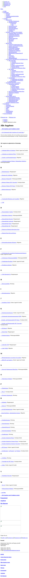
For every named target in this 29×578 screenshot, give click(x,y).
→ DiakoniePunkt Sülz (5, 226)
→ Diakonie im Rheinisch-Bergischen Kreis (10, 229)
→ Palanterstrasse (4, 388)
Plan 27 (13, 64)
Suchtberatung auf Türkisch (17, 79)
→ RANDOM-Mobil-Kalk (6, 409)
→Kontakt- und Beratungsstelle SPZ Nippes (10, 320)
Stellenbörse (8, 17)
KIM (10, 54)
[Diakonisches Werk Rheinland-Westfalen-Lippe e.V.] (11, 519)
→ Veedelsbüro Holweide (6, 475)
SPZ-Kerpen (11, 39)
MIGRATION (9, 43)
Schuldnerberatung (13, 22)
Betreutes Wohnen (15, 66)
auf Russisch (11, 450)
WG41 (10, 42)
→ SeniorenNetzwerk (5, 427)
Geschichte (8, 105)
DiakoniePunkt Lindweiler (14, 98)
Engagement (6, 12)
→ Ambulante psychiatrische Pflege (8, 154)
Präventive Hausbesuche (14, 21)
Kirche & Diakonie (10, 106)
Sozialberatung (12, 29)
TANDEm (11, 31)
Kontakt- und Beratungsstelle (17, 65)
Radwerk (11, 94)
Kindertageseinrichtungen (14, 36)
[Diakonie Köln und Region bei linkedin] (24, 537)
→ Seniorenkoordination (6, 430)
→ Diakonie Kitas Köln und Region (8, 233)
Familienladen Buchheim (14, 34)
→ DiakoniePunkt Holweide (7, 219)
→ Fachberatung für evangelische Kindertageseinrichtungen (13, 253)
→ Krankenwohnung (5, 335)
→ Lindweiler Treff (5, 344)
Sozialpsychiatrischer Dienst (17, 63)
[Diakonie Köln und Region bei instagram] (17, 537)
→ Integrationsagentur (5, 293)
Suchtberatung (12, 77)
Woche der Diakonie (7, 113)
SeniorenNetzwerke (13, 26)
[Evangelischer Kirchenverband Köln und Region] (11, 524)
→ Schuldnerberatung (5, 420)
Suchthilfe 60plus (12, 81)
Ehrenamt (8, 13)
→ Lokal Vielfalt (4, 348)
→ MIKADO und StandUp (7, 360)
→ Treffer (3, 465)
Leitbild (7, 107)
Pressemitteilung (9, 111)
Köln (12, 24)
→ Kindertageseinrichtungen (7, 312)
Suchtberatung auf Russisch (17, 80)
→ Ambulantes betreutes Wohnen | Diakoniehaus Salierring (13, 161)
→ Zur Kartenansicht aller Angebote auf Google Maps (12, 132)
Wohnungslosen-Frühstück (7, 488)
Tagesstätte (13, 61)
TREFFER (11, 40)
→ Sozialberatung (4, 434)
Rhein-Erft (13, 23)
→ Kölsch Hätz (4, 331)
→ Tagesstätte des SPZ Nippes (7, 461)
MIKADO (11, 37)
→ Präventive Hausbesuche (6, 395)
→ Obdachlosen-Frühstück (6, 378)
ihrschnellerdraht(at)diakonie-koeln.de (12, 550)
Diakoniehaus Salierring (14, 84)
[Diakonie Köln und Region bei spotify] (4, 537)
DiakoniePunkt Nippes (13, 100)
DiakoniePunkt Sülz (13, 101)
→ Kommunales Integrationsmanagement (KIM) (11, 316)
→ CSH (2, 202)
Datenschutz (3, 559)
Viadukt (10, 95)
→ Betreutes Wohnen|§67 (6, 178)
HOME (4, 11)
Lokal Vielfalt (12, 56)
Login (4, 6)
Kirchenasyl (11, 55)
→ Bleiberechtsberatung (6, 189)
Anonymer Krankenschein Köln (15, 44)
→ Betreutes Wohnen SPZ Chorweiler (9, 182)
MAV (7, 108)
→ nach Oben (3, 492)
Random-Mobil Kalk (13, 38)
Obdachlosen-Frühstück (14, 92)
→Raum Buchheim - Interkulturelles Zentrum (10, 413)
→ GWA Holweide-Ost (6, 274)
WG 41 (3, 485)
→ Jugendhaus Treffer (5, 302)
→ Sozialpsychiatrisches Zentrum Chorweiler (10, 443)
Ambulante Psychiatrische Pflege (18, 68)
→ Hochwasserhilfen (5, 283)
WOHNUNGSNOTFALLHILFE (13, 82)
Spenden (8, 15)
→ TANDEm (3, 458)
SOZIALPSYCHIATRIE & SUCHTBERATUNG (17, 59)
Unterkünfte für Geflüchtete (14, 50)
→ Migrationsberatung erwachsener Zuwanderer (11, 357)
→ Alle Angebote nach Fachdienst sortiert (10, 128)
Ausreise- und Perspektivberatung (16, 45)
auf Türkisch (17, 450)
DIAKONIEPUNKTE (11, 96)
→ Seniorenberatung (5, 423)
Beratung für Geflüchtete (14, 49)
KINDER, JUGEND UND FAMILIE (14, 32)
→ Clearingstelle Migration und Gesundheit (10, 198)
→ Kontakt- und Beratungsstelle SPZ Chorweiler (11, 323)
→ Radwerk (3, 405)
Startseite (5, 119)
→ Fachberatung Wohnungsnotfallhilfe (9, 258)
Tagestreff (13, 85)
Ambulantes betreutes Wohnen (17, 89)
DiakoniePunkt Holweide (14, 97)
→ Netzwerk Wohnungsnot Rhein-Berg (9, 369)
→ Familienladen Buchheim (7, 261)
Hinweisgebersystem (5, 562)
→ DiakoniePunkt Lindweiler (7, 221)
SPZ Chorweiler (12, 60)
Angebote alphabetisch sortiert (12, 102)
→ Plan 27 (3, 391)
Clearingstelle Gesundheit (14, 48)
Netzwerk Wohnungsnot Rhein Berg (16, 91)
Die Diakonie (6, 103)
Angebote (5, 18)
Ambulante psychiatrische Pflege (18, 76)
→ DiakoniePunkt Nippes (6, 223)
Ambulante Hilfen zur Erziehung (16, 33)
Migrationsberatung (13, 58)
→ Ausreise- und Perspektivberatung (8, 157)
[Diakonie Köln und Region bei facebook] (10, 537)
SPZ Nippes (11, 69)
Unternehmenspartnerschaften (12, 16)
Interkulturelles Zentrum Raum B (16, 53)
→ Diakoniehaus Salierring (6, 215)
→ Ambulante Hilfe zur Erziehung (8, 150)
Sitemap (2, 567)
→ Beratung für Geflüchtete (6, 175)
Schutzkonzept (9, 112)
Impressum (3, 565)
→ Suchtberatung (4, 450)
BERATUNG (9, 19)
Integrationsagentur (13, 52)
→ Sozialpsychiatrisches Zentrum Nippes (9, 441)
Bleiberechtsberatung (13, 47)
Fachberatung (14, 90)
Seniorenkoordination (13, 28)
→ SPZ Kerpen (4, 447)
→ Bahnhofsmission (5, 171)
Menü (2, 9)
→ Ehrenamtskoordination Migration (8, 242)
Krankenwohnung (15, 86)
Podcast (7, 110)
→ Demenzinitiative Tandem (7, 211)
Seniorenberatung (12, 27)
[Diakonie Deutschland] (11, 531)
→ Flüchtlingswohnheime (6, 265)
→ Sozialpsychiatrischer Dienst (7, 437)
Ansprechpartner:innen (6, 557)
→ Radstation (3, 402)
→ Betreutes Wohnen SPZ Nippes (8, 186)
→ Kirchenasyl (4, 328)
